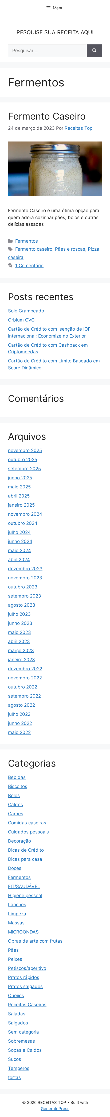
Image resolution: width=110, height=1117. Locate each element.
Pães (13, 950)
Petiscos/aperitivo (27, 968)
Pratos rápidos (23, 977)
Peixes (15, 959)
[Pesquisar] (94, 50)
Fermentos (26, 241)
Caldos (15, 804)
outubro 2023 (22, 587)
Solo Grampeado (26, 310)
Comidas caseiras (27, 822)
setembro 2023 (24, 596)
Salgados (18, 1023)
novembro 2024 (25, 514)
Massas (16, 922)
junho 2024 (20, 541)
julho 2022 (19, 714)
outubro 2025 (22, 459)
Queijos (16, 995)
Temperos (18, 1068)
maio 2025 (19, 486)
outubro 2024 (22, 523)
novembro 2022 (25, 677)
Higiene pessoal (25, 895)
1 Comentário (29, 265)
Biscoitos (17, 786)
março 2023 (21, 650)
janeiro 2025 (21, 505)
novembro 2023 (25, 577)
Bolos (14, 795)
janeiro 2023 (21, 659)
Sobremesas (21, 1041)
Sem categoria (23, 1032)
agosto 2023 (21, 605)
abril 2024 (19, 559)
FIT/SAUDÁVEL (24, 886)
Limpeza (17, 913)
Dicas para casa (25, 859)
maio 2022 (19, 732)
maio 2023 (19, 632)
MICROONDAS (23, 932)
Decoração (19, 841)
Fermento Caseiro (47, 116)
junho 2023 (20, 623)
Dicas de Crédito (26, 850)
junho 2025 (20, 477)
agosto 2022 (21, 705)
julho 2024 (19, 532)
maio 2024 (19, 550)
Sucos (14, 1059)
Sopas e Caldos (25, 1050)
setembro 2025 (24, 468)
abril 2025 (19, 496)
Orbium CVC (21, 320)
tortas (14, 1077)
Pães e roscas (70, 249)
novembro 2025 (25, 450)
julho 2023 (19, 614)
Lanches (17, 904)
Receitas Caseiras (27, 1004)
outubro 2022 (22, 687)
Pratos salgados (25, 986)
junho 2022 (20, 723)
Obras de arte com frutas (35, 941)
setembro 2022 (24, 696)
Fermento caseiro (33, 249)
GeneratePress (55, 1108)
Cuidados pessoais (28, 832)
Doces (14, 868)
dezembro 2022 (25, 668)
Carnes (15, 813)
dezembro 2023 (25, 568)
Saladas (16, 1013)
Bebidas (17, 777)
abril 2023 (19, 641)
